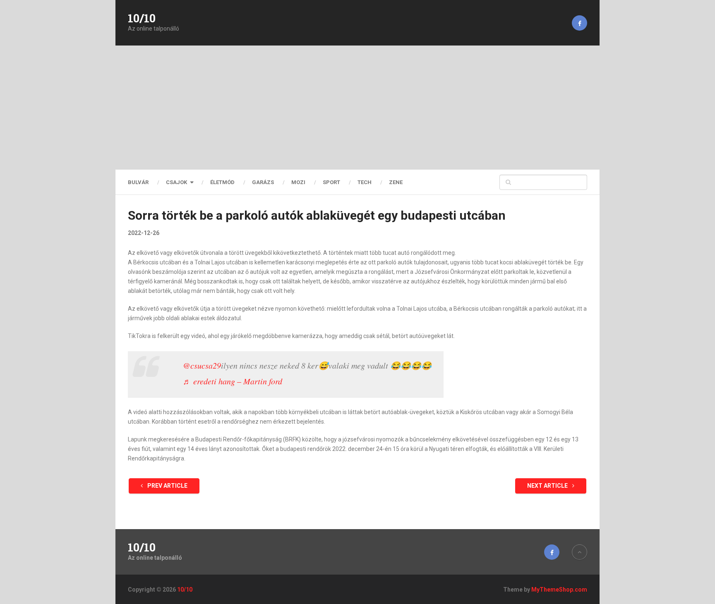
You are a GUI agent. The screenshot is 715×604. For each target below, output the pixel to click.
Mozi (298, 182)
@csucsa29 (202, 365)
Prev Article (166, 485)
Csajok (176, 182)
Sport (331, 182)
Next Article (548, 485)
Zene (396, 182)
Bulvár (138, 182)
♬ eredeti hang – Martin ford (232, 381)
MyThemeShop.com (559, 589)
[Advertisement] (357, 107)
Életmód (222, 182)
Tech (365, 182)
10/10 (142, 18)
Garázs (263, 182)
